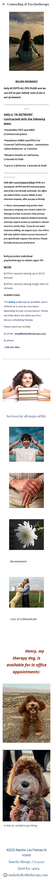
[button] (3, 4)
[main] (26, 162)
